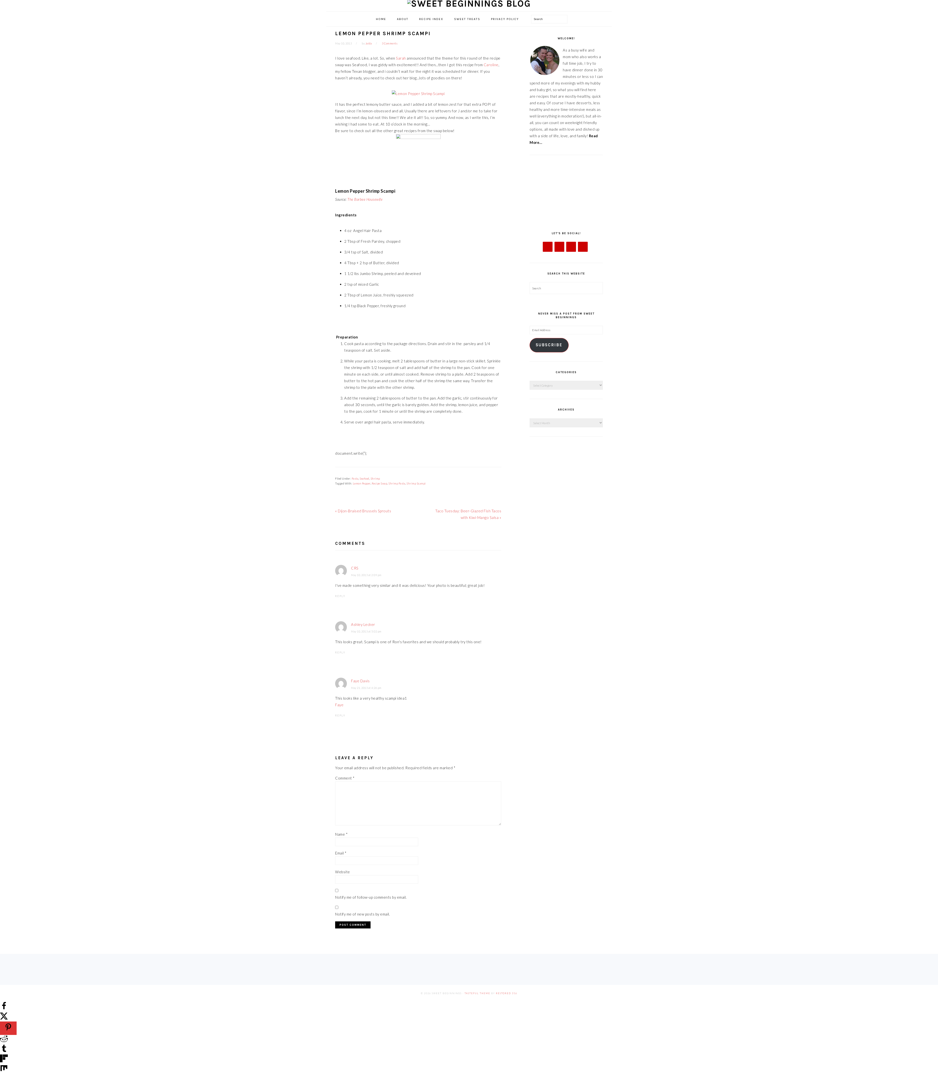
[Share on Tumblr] (4, 1051)
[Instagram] (571, 247)
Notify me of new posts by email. (362, 914)
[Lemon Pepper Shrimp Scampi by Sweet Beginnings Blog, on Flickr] (418, 93)
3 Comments (389, 43)
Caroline (491, 65)
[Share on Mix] (4, 1070)
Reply (340, 596)
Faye (339, 705)
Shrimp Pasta (396, 483)
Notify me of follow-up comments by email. (371, 897)
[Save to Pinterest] (8, 1028)
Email (341, 853)
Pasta (355, 478)
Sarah (401, 58)
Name (341, 834)
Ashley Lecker (363, 624)
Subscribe (549, 345)
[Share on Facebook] (4, 1008)
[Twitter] (559, 247)
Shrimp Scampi (416, 483)
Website (342, 872)
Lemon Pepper (362, 483)
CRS (355, 568)
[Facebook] (548, 247)
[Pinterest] (583, 247)
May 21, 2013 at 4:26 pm (366, 687)
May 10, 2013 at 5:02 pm (366, 631)
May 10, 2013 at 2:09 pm (366, 575)
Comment (345, 778)
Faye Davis (360, 681)
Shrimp (375, 478)
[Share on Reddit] (4, 1041)
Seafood (364, 478)
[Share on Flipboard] (4, 1061)
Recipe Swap (379, 483)
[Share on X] (4, 1018)
